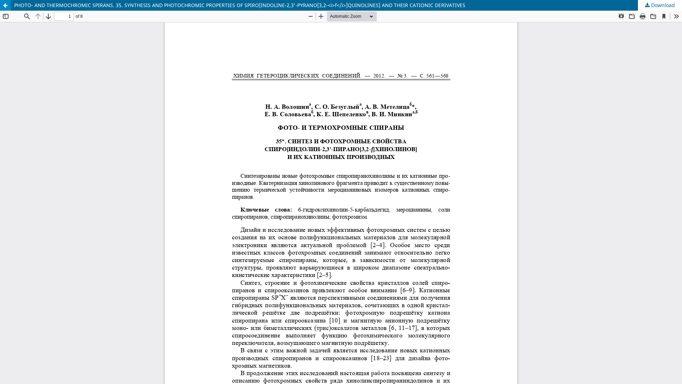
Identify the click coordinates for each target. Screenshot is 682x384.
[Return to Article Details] (5, 5)
